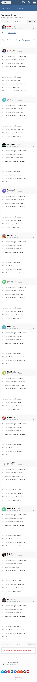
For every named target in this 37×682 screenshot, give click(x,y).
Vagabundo (11, 190)
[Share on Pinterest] (28, 671)
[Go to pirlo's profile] (4, 327)
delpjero (10, 235)
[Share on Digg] (12, 671)
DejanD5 (10, 554)
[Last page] (35, 21)
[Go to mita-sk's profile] (4, 282)
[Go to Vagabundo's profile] (4, 191)
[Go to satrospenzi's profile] (4, 145)
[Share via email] (24, 671)
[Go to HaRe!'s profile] (4, 418)
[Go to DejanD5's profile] (4, 555)
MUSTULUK (11, 508)
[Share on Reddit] (18, 671)
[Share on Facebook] (5, 671)
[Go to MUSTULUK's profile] (4, 509)
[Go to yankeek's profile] (4, 100)
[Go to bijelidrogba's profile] (4, 373)
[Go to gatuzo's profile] (4, 600)
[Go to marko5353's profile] (4, 464)
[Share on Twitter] (2, 671)
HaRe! (9, 417)
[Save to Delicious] (15, 671)
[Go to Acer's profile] (4, 27)
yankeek (10, 99)
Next (30, 21)
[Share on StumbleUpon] (21, 671)
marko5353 (11, 463)
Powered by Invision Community (18, 679)
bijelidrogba (11, 372)
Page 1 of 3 (18, 21)
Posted (15, 28)
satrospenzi (11, 144)
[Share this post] (33, 28)
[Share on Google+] (8, 671)
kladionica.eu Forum (12, 8)
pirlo (9, 326)
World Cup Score (24, 17)
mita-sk (10, 281)
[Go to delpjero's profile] (4, 236)
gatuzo (9, 599)
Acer (4, 17)
